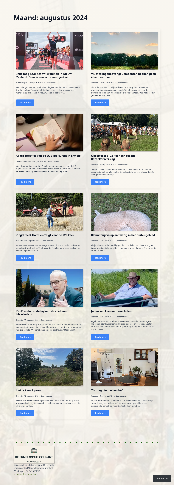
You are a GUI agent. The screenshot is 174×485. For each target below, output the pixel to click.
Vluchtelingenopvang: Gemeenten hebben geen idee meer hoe (123, 75)
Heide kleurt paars (28, 390)
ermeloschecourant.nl (25, 474)
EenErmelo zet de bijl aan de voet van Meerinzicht (41, 312)
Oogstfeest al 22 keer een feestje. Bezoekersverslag (113, 157)
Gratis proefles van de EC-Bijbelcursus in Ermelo (48, 155)
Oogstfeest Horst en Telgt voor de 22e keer (45, 235)
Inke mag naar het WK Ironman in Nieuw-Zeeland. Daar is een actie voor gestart (44, 75)
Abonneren (162, 478)
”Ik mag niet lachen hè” (107, 390)
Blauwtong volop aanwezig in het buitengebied (123, 235)
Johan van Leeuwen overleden (111, 311)
